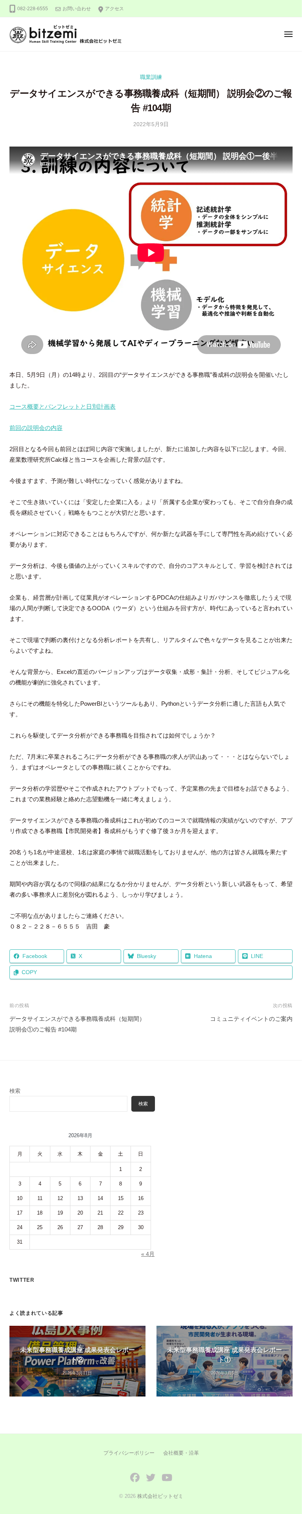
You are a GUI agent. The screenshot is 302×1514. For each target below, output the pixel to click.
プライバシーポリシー (129, 1453)
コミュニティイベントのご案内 (251, 1018)
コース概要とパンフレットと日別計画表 (62, 406)
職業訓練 (151, 77)
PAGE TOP (286, 1461)
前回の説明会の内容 (36, 427)
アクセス (114, 8)
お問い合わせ (77, 8)
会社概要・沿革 (181, 1453)
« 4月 (148, 1254)
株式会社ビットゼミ (160, 1496)
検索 (14, 1091)
